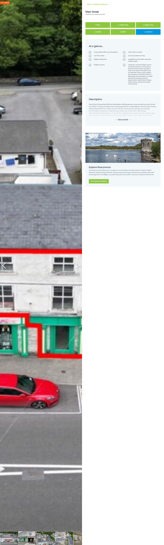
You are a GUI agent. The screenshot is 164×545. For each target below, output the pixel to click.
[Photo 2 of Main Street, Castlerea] (27, 538)
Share (98, 32)
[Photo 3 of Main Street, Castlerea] (46, 538)
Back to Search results (97, 4)
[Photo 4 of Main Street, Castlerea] (64, 538)
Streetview (123, 25)
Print (124, 32)
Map (98, 25)
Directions (149, 25)
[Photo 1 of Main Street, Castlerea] (9, 538)
